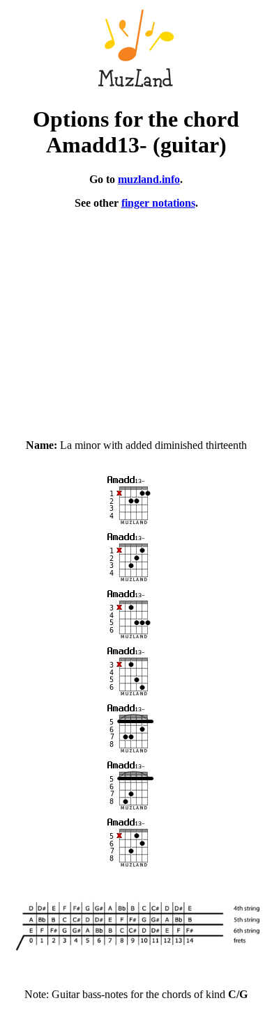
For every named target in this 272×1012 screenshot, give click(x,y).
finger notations (158, 203)
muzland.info (149, 179)
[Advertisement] (136, 318)
